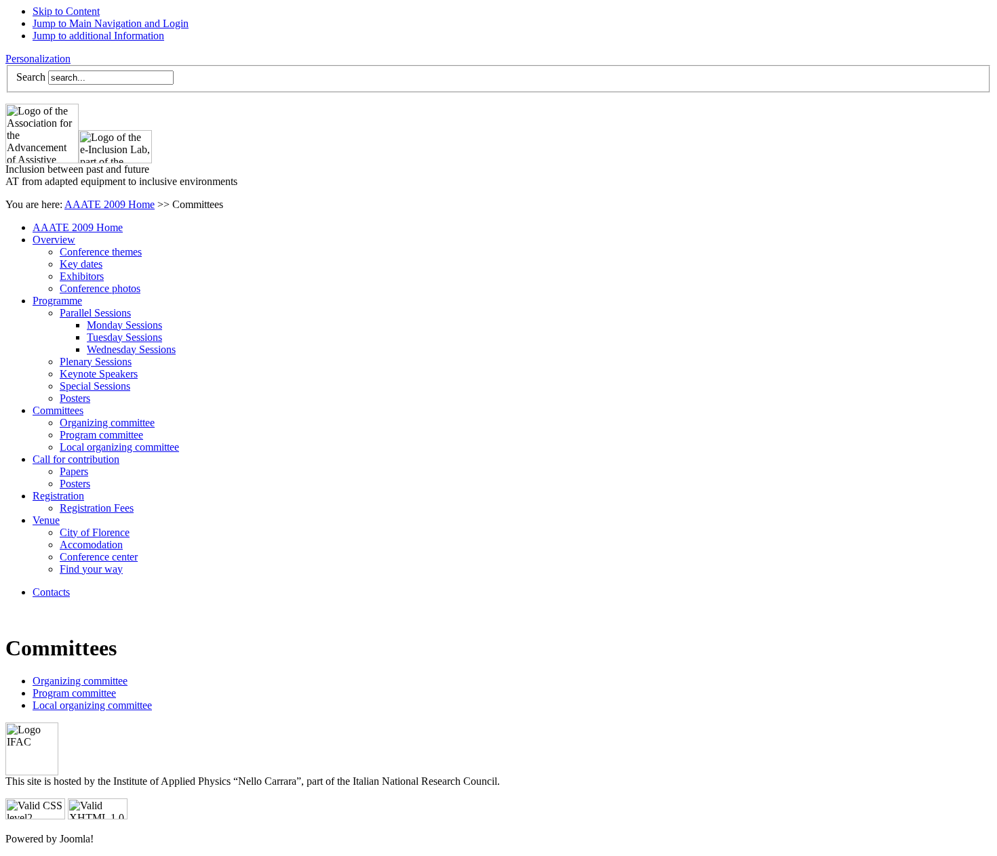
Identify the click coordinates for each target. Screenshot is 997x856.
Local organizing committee (92, 705)
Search (30, 77)
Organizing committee (80, 681)
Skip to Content (66, 11)
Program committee (74, 693)
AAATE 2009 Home (109, 204)
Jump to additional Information (98, 35)
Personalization (38, 58)
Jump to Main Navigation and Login (111, 23)
